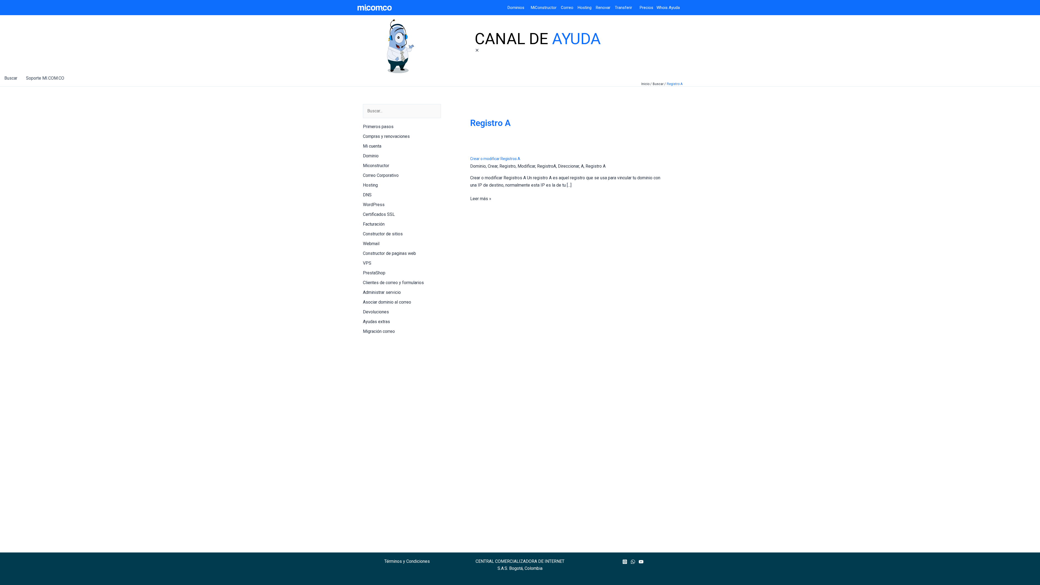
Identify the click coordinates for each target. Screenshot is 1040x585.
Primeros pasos (378, 126)
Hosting (587, 7)
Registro (507, 166)
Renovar (603, 7)
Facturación (374, 224)
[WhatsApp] (632, 561)
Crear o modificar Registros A (495, 159)
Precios (643, 7)
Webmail (371, 243)
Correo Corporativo (381, 175)
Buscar (10, 78)
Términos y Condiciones (407, 561)
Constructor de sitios (383, 233)
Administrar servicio (382, 292)
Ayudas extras (376, 321)
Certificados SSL (379, 214)
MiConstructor (546, 7)
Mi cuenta (372, 146)
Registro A (596, 166)
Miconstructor (376, 165)
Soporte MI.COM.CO (45, 78)
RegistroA (546, 166)
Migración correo (379, 331)
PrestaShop (374, 272)
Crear (493, 166)
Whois (660, 7)
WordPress (374, 204)
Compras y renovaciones (386, 136)
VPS (367, 263)
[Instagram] (624, 561)
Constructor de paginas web (389, 253)
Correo (567, 7)
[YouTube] (641, 561)
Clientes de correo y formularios (393, 282)
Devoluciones (376, 311)
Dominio (371, 155)
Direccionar (568, 166)
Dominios (517, 7)
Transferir (624, 7)
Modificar (526, 166)
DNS (367, 194)
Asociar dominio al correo (387, 302)
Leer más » (480, 199)
